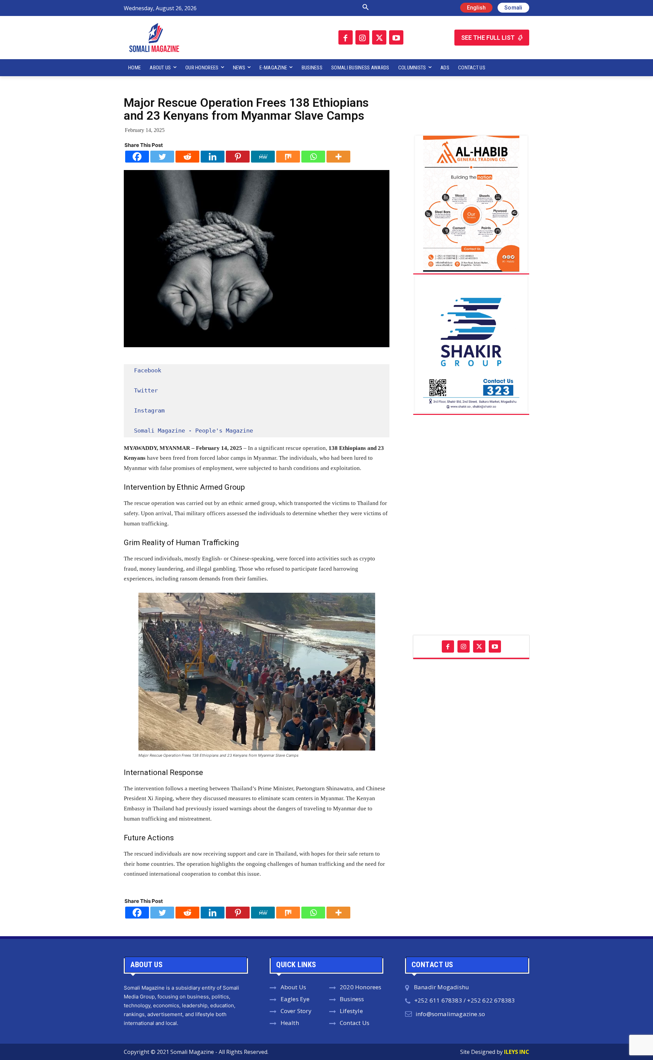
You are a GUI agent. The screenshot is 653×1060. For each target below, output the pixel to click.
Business (352, 999)
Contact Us (354, 1023)
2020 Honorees (361, 987)
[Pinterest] (238, 157)
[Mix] (288, 157)
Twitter (146, 390)
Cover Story (296, 1011)
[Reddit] (187, 157)
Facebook (147, 370)
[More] (338, 157)
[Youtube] (396, 37)
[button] (293, 7)
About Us (293, 987)
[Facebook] (345, 37)
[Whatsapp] (313, 157)
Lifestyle (351, 1011)
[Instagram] (362, 37)
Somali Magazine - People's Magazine (193, 430)
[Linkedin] (212, 157)
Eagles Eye (295, 999)
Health (290, 1023)
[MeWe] (263, 157)
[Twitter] (379, 37)
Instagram (149, 410)
